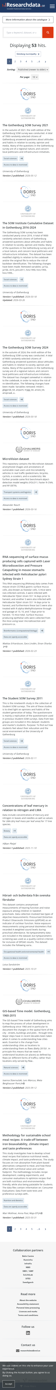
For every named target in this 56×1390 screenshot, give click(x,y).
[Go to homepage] (23, 6)
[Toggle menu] (52, 6)
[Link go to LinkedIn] (28, 1333)
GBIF (31, 1271)
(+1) (5, 646)
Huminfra (28, 1259)
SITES (28, 1278)
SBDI (25, 1271)
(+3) (23, 1083)
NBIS (28, 1267)
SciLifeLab (28, 1274)
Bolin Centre (28, 1256)
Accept (8, 1383)
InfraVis (28, 1263)
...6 (38, 61)
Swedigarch (28, 1282)
